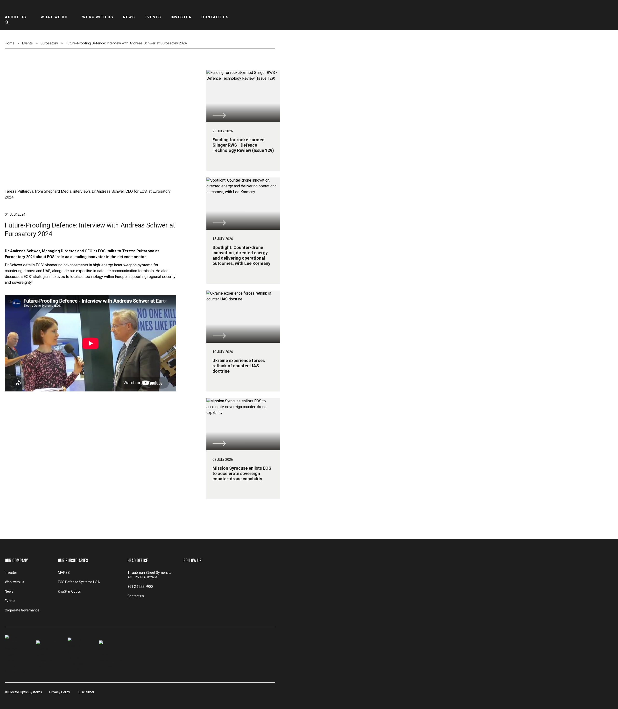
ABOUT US (15, 17)
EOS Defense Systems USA (79, 582)
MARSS (64, 572)
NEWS (129, 17)
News (9, 591)
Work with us (14, 582)
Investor (11, 572)
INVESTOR (181, 17)
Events (10, 601)
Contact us (135, 596)
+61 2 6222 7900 (140, 586)
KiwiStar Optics (69, 591)
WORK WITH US (97, 17)
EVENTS (153, 17)
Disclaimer (86, 692)
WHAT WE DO (54, 17)
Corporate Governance (22, 610)
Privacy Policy (59, 692)
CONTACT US (215, 17)
